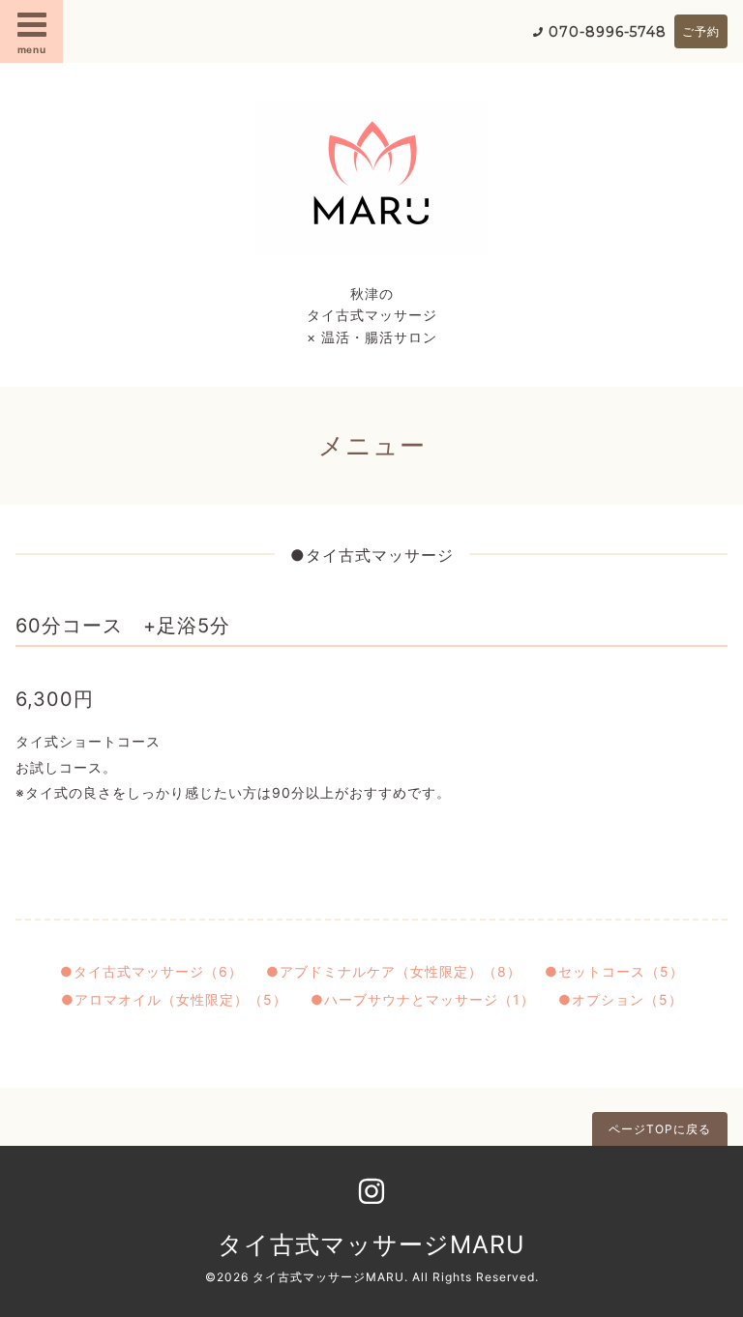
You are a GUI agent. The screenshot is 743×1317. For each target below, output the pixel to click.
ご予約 (701, 31)
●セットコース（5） (614, 971)
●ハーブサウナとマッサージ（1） (423, 999)
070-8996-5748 (608, 32)
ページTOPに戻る (660, 1129)
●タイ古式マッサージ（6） (151, 971)
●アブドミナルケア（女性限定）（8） (393, 971)
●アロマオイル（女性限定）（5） (174, 999)
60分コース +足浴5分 (122, 625)
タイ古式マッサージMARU (371, 1244)
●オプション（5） (620, 999)
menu (31, 49)
